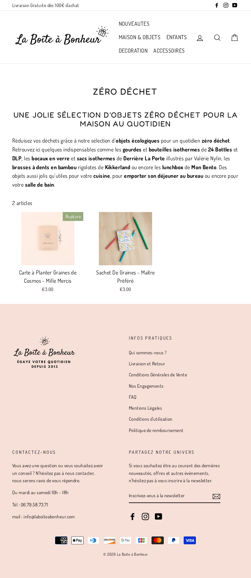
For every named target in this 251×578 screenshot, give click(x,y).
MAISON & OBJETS (140, 37)
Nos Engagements (146, 386)
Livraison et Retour (147, 363)
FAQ (132, 397)
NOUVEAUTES (134, 23)
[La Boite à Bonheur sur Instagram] (145, 516)
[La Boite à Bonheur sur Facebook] (132, 516)
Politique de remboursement (156, 430)
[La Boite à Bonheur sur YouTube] (158, 516)
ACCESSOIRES (169, 50)
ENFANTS (177, 37)
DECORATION (133, 50)
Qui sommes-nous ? (148, 352)
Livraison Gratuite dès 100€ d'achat (45, 5)
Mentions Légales (145, 408)
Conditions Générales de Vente (158, 374)
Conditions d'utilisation (151, 419)
